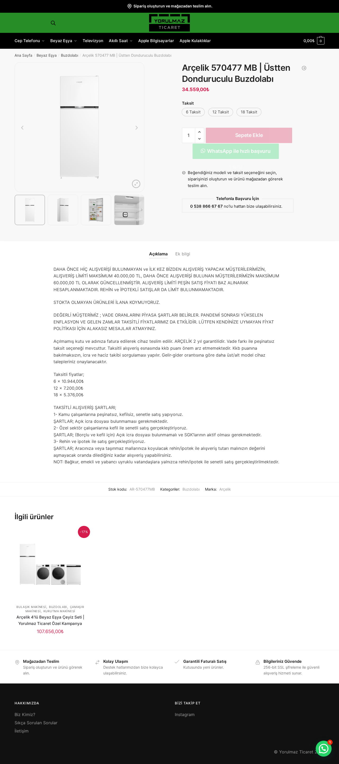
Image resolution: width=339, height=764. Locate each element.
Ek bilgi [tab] (182, 253)
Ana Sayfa (23, 55)
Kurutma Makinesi (59, 611)
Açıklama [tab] (158, 253)
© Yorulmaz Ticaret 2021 (299, 751)
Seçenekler (50, 644)
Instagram (185, 714)
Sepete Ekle (249, 135)
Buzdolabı (69, 55)
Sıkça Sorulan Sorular (36, 722)
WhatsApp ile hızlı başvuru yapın (238, 153)
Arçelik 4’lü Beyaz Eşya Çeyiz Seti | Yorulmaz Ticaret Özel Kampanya (50, 620)
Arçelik (225, 489)
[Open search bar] (53, 23)
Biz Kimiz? (25, 714)
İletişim (22, 731)
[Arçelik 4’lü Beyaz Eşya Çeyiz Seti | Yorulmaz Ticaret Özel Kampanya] (50, 564)
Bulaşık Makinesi (31, 607)
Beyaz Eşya (47, 55)
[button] (193, 112)
